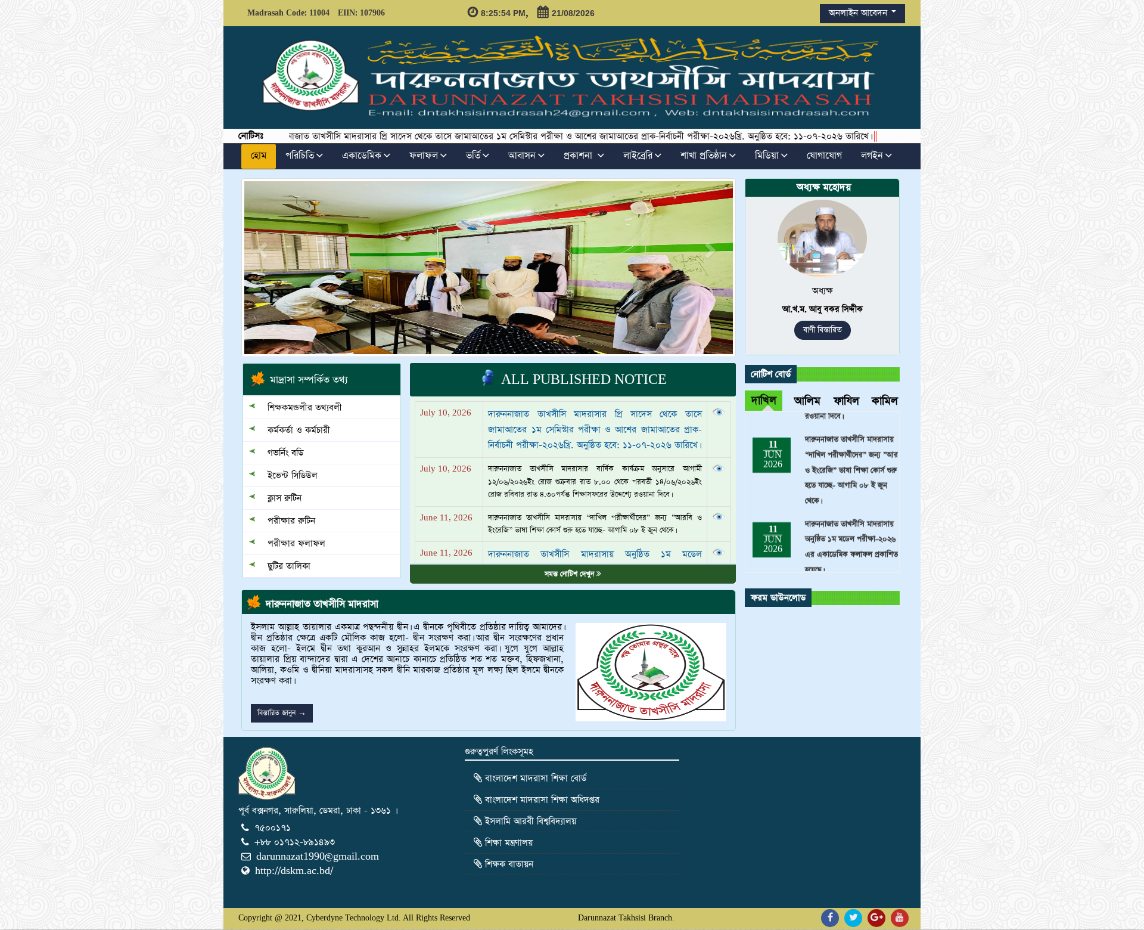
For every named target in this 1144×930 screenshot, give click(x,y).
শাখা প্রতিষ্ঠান (703, 156)
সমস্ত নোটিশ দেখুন (570, 574)
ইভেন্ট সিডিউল (287, 475)
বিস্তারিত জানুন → (281, 713)
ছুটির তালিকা (283, 566)
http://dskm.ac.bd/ (294, 870)
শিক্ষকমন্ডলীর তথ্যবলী (299, 407)
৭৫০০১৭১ (272, 828)
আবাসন (522, 156)
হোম (258, 156)
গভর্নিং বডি (279, 453)
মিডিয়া (767, 156)
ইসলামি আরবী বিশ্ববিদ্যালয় (529, 821)
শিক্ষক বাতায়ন (507, 864)
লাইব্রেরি (637, 156)
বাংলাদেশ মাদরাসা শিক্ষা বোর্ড (534, 778)
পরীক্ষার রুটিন (285, 520)
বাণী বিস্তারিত (822, 330)
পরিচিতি (299, 156)
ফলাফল (423, 156)
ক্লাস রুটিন (278, 498)
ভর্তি (473, 156)
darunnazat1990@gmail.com (317, 856)
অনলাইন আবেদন (859, 13)
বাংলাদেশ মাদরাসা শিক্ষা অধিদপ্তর (540, 799)
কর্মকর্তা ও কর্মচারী (293, 430)
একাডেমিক (361, 156)
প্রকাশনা (579, 156)
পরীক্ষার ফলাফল (290, 543)
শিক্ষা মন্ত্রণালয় (507, 842)
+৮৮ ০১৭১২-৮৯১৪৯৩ (294, 842)
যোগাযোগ (824, 156)
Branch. (661, 917)
